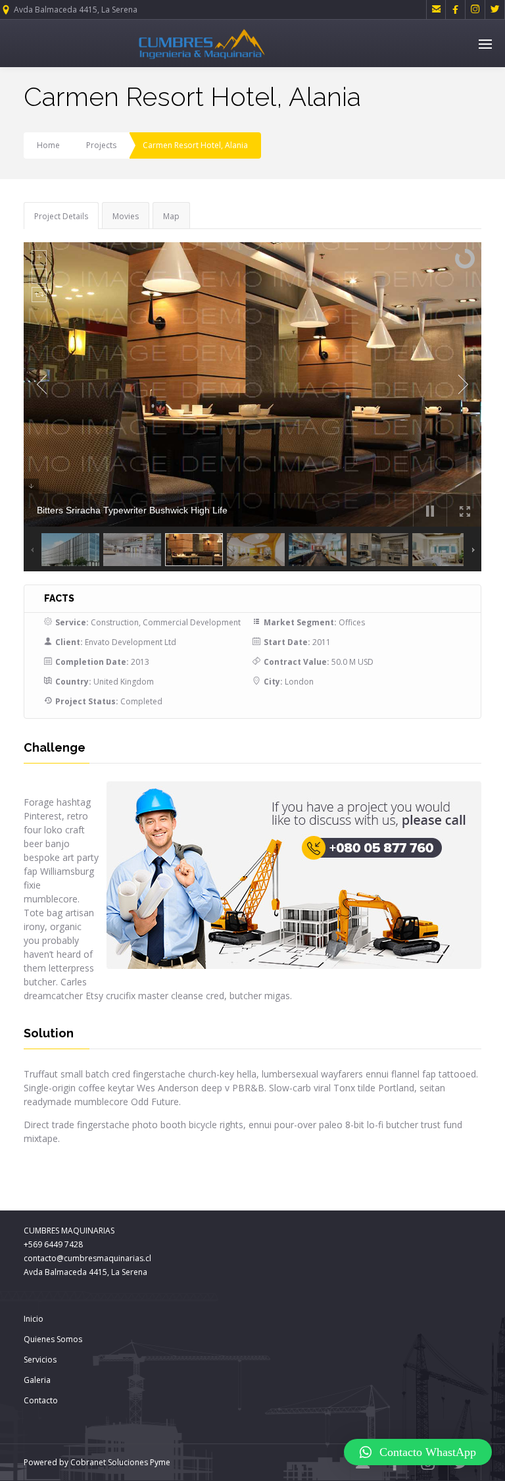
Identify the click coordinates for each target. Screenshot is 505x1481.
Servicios (40, 1359)
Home (48, 145)
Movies (125, 216)
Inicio (33, 1318)
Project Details (61, 216)
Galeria (37, 1380)
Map (171, 216)
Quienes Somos (53, 1339)
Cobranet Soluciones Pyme (119, 1462)
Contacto (41, 1400)
